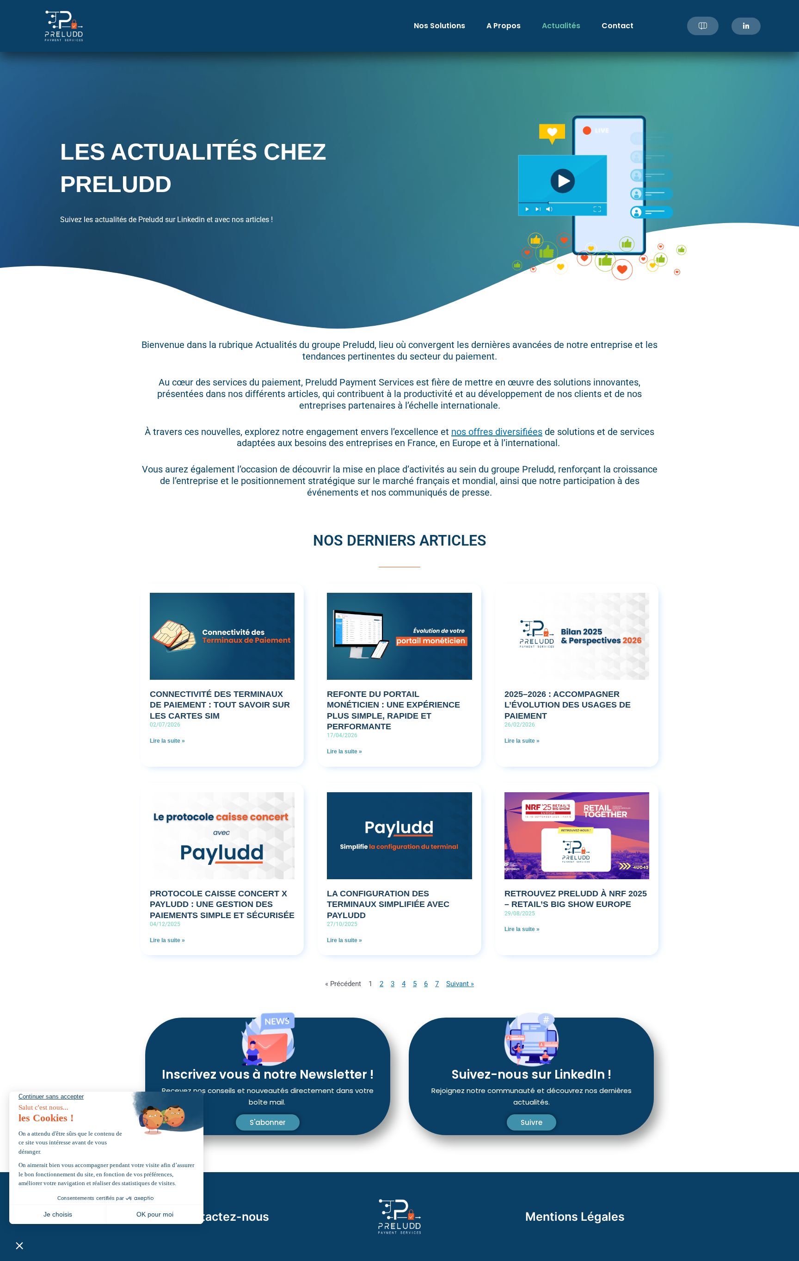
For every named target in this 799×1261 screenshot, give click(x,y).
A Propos (503, 25)
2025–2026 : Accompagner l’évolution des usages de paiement (567, 705)
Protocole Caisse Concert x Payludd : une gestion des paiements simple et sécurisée (222, 904)
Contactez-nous (223, 1217)
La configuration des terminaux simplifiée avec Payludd (388, 904)
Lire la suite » (167, 741)
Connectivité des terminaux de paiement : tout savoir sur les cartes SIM (220, 705)
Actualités (561, 25)
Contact (617, 25)
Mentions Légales (575, 1217)
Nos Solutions (439, 25)
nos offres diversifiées (496, 431)
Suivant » (460, 984)
